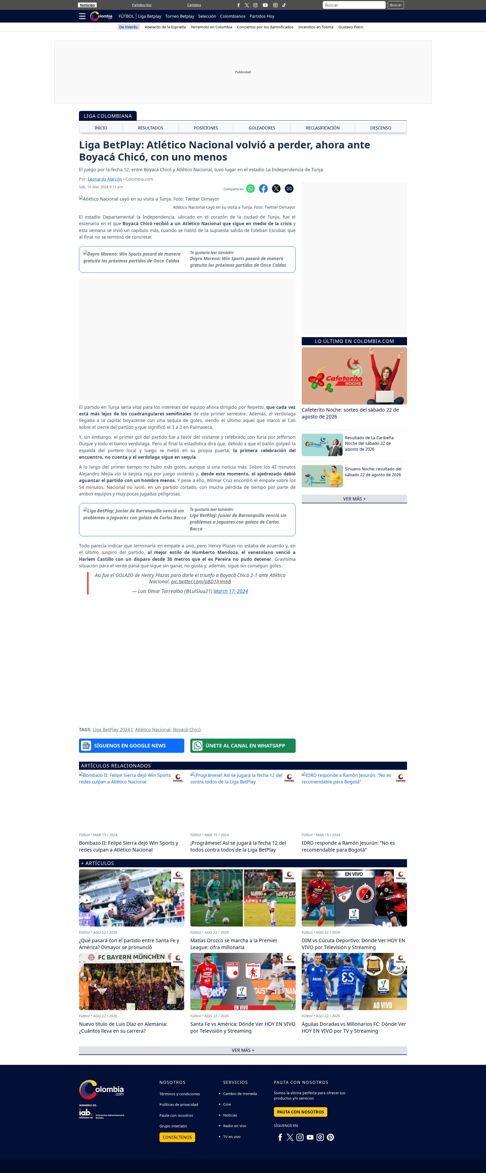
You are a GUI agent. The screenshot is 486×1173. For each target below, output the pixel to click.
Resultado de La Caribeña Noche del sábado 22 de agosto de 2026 (369, 443)
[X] (247, 5)
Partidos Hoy (142, 5)
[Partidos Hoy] (275, 5)
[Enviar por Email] (289, 188)
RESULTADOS (150, 128)
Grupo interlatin (173, 1126)
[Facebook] (238, 5)
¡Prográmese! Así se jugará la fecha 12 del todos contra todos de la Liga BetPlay (238, 846)
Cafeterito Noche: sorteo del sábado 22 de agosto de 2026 (350, 413)
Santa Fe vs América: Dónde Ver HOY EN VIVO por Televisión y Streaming (242, 1027)
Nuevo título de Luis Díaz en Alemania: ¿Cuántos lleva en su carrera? (123, 1027)
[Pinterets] (330, 1135)
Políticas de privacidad (178, 1104)
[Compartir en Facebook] (263, 188)
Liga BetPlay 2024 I (113, 729)
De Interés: (128, 26)
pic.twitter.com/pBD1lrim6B (201, 581)
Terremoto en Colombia (211, 26)
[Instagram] (255, 5)
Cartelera (194, 5)
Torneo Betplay (179, 16)
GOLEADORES (262, 128)
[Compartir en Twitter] (276, 188)
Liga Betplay (149, 16)
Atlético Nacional (153, 729)
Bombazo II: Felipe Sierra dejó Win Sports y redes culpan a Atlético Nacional (128, 846)
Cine (227, 1104)
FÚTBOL (126, 16)
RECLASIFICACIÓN (323, 128)
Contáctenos (177, 1137)
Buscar (396, 5)
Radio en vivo (234, 1125)
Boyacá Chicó (187, 729)
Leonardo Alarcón (105, 179)
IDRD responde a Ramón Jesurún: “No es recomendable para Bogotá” (348, 846)
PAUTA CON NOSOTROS (300, 1112)
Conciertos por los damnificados (265, 26)
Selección (207, 16)
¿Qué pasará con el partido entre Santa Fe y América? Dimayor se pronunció (129, 944)
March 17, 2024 (231, 591)
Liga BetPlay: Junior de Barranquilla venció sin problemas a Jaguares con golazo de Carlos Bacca (238, 522)
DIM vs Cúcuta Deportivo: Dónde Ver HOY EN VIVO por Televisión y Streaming (353, 944)
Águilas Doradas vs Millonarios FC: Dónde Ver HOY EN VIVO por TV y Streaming (354, 1027)
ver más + (354, 499)
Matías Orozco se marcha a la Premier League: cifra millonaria (233, 944)
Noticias (87, 5)
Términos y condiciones (179, 1093)
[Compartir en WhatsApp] (250, 188)
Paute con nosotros (176, 1115)
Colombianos (233, 16)
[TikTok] (284, 5)
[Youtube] (265, 5)
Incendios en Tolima (315, 26)
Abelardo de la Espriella (165, 26)
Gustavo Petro (350, 26)
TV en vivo (232, 1136)
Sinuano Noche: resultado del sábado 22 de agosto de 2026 (373, 471)
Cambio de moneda (240, 1093)
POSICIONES (206, 128)
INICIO (101, 128)
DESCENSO (380, 128)
